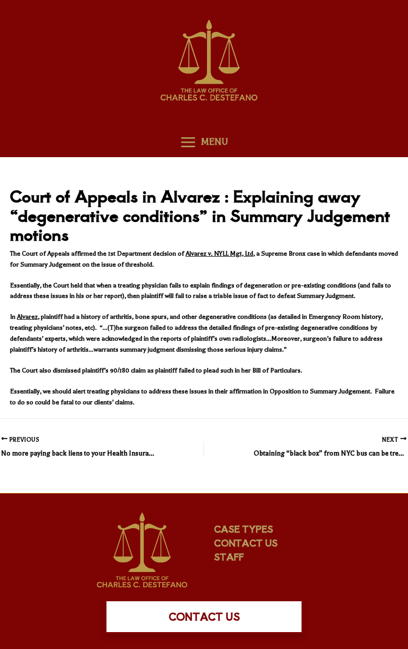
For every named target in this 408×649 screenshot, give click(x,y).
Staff (229, 556)
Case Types (243, 528)
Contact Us (246, 542)
